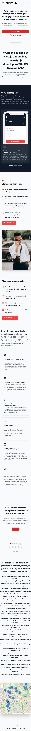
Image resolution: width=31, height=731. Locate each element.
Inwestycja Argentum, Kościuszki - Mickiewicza (15, 583)
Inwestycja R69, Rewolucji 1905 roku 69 (15, 637)
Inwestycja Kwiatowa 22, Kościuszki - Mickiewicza (16, 594)
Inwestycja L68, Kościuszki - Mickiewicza (15, 596)
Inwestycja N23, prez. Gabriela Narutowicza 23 (15, 603)
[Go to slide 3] (20, 165)
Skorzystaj (15, 529)
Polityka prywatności (11, 728)
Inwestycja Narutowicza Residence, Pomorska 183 (15, 606)
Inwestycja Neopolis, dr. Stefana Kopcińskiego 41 (15, 611)
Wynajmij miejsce (15, 31)
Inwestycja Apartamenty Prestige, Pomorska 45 (15, 581)
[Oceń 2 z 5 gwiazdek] (12, 547)
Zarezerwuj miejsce (10, 318)
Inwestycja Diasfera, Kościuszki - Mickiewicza (15, 588)
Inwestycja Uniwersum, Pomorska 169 (15, 653)
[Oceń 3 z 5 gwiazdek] (15, 547)
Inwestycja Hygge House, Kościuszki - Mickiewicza (15, 591)
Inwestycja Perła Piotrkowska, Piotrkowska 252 (15, 618)
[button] (12, 687)
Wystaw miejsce (9, 223)
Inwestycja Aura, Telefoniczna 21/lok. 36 (15, 586)
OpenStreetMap (21, 713)
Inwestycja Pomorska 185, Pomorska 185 (15, 634)
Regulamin (22, 728)
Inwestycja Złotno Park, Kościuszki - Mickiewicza (15, 674)
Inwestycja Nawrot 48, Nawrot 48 (15, 608)
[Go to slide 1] (11, 165)
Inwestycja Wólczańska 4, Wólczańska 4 (15, 667)
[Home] (9, 2)
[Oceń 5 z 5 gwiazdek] (21, 547)
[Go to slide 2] (15, 165)
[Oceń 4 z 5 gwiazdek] (18, 547)
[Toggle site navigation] (28, 2)
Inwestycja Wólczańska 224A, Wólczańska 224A (15, 664)
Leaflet (15, 713)
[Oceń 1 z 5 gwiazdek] (10, 547)
